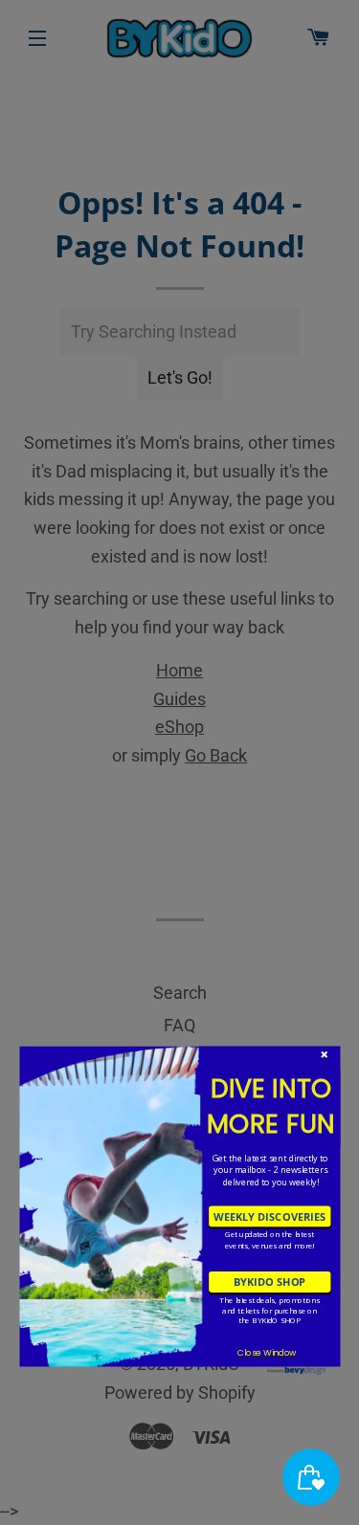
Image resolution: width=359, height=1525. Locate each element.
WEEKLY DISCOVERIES (269, 1215)
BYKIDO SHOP (269, 1281)
